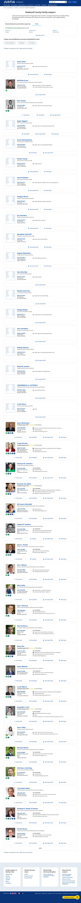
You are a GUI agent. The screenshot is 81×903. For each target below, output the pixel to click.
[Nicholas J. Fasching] (10, 771)
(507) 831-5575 (21, 239)
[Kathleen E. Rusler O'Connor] (10, 812)
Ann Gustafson (22, 329)
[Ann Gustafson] (10, 332)
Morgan (7, 32)
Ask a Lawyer (14, 5)
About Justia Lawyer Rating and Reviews (68, 883)
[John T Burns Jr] (10, 609)
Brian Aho (20, 646)
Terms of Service (58, 893)
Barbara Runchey (23, 291)
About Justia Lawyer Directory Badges (67, 875)
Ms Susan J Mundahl (24, 504)
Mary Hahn (21, 585)
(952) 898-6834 (21, 610)
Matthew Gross (22, 80)
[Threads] (17, 893)
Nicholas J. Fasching (24, 768)
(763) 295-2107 (21, 793)
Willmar (7, 881)
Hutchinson (8, 883)
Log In (69, 1)
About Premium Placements (68, 881)
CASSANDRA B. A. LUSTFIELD (27, 385)
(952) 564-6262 (21, 833)
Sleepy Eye (8, 877)
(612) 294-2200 (21, 468)
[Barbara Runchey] (10, 294)
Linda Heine (21, 404)
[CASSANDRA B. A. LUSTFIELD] (10, 389)
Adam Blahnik (22, 666)
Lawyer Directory (10, 7)
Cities (36, 24)
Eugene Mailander (24, 253)
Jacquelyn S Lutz (23, 707)
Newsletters (44, 5)
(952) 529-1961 (21, 813)
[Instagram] (15, 893)
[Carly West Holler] (10, 792)
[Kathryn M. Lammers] (10, 467)
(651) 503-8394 (21, 630)
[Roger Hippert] (10, 124)
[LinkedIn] (10, 893)
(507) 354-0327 (21, 409)
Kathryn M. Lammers (24, 464)
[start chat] (77, 897)
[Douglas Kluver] (10, 200)
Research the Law (22, 5)
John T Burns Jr (22, 606)
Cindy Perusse (22, 443)
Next (40, 848)
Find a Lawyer (7, 5)
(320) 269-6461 (21, 201)
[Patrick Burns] (10, 832)
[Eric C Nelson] (10, 568)
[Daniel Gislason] (10, 181)
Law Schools (30, 5)
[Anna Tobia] (10, 731)
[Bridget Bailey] (10, 313)
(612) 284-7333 (21, 772)
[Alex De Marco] (10, 629)
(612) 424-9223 (21, 732)
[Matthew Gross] (10, 84)
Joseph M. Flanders (24, 524)
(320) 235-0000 (21, 333)
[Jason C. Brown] (10, 548)
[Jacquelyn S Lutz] (10, 711)
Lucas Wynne (22, 687)
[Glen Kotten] (10, 104)
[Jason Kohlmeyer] (10, 426)
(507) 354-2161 (21, 163)
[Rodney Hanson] (10, 351)
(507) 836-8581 (21, 258)
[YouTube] (12, 893)
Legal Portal (44, 893)
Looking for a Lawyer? (69, 897)
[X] (21, 893)
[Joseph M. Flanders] (10, 528)
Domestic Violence (29, 876)
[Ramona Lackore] (10, 370)
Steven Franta (22, 159)
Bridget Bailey (22, 310)
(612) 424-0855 (21, 752)
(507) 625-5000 (21, 428)
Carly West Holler (23, 788)
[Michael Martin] (10, 751)
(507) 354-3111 (21, 182)
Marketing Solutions (52, 5)
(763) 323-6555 (21, 549)
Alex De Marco (22, 626)
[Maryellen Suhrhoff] (10, 238)
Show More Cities (40, 35)
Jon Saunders (22, 215)
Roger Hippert (22, 121)
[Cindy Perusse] (10, 447)
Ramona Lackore (23, 366)
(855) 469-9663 (21, 691)
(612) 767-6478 (21, 712)
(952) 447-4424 (21, 671)
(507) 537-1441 (21, 85)
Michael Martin (22, 748)
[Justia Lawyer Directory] (9, 2)
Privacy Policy (66, 893)
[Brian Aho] (10, 650)
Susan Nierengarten (24, 140)
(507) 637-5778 (21, 66)
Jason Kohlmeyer (23, 423)
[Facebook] (14, 893)
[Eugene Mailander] (10, 257)
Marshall (8, 876)
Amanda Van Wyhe (24, 484)
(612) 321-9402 (21, 570)
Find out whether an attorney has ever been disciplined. (48, 876)
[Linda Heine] (10, 408)
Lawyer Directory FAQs (67, 877)
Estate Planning (28, 877)
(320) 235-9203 (21, 371)
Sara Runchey (22, 272)
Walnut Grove (56, 32)
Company (50, 893)
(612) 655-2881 (21, 105)
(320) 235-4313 (21, 220)
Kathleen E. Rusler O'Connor (27, 809)
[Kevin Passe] (10, 65)
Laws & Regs (37, 5)
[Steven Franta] (10, 162)
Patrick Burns (22, 829)
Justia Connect (38, 893)
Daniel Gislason (23, 178)
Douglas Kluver (22, 196)
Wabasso (55, 30)
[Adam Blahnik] (10, 670)
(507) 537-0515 (21, 277)
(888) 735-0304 (21, 448)
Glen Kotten (21, 101)
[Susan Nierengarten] (10, 143)
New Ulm (8, 879)
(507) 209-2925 (21, 489)
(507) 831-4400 (21, 390)
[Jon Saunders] (10, 219)
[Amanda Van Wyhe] (10, 487)
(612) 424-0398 (21, 529)
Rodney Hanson (23, 347)
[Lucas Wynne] (10, 690)
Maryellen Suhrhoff (24, 234)
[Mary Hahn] (10, 589)
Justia (5, 7)
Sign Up (74, 1)
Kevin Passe (21, 62)
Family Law (17, 7)
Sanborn (31, 32)
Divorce (26, 874)
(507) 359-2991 (21, 126)
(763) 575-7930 (21, 509)
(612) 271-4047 (21, 651)
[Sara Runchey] (10, 275)
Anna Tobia (21, 727)
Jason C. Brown (22, 545)
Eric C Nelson (22, 565)
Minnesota (22, 7)
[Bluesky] (19, 893)
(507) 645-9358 (21, 590)
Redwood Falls (32, 30)
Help (53, 893)
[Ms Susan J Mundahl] (10, 508)
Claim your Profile (66, 879)
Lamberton (7, 30)
